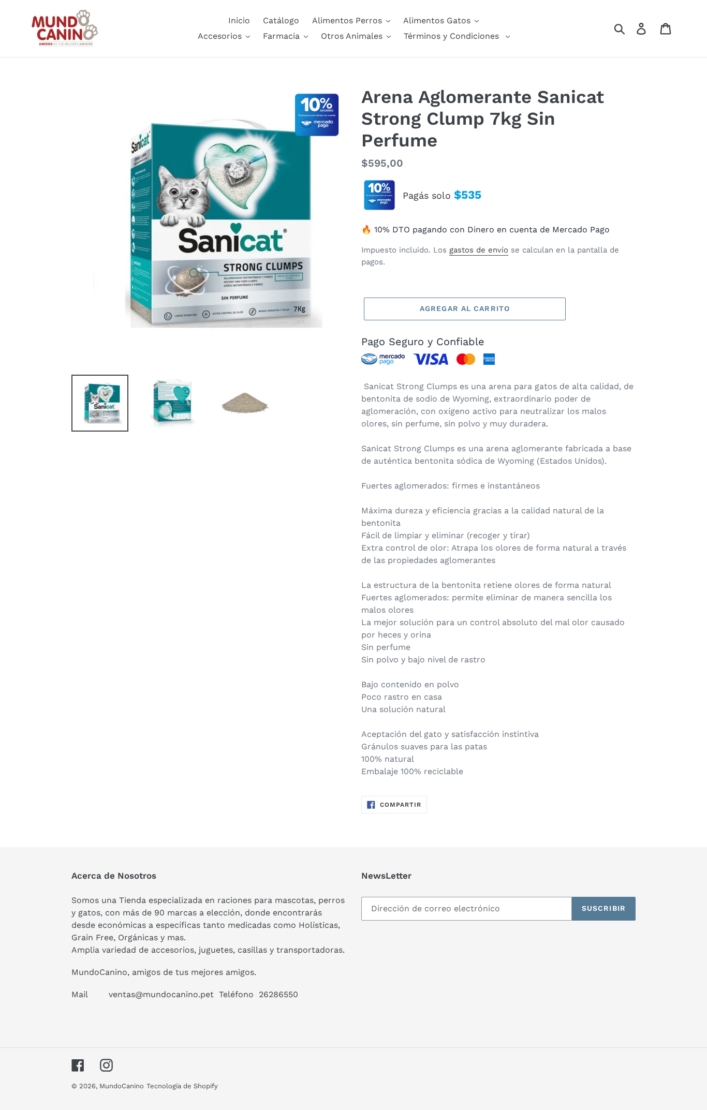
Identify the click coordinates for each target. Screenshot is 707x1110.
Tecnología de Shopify (182, 1086)
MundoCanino (121, 1086)
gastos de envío (478, 250)
